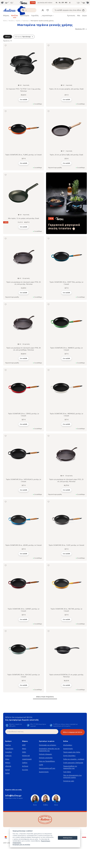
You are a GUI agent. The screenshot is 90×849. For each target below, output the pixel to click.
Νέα (78, 16)
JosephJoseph (27, 759)
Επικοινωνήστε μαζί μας (47, 768)
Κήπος (7, 759)
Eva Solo (25, 770)
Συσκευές (8, 755)
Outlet (7, 773)
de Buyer (25, 766)
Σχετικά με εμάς (68, 781)
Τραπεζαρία (9, 748)
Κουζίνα (8, 745)
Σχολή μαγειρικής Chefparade (73, 763)
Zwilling (24, 763)
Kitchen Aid (26, 755)
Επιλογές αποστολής (45, 758)
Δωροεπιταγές (44, 772)
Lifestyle (8, 766)
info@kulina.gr (13, 795)
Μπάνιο (7, 763)
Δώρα (84, 16)
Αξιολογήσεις (67, 745)
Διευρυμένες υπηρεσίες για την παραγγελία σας (49, 750)
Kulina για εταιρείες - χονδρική (73, 759)
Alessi (24, 748)
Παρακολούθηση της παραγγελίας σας (70, 767)
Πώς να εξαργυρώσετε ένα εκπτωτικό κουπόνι (72, 776)
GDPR (41, 765)
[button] (45, 36)
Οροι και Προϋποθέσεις (47, 761)
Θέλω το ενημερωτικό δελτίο (72, 732)
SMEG (24, 752)
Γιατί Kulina (67, 772)
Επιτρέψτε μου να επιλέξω (21, 844)
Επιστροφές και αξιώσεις (47, 745)
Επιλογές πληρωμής (45, 754)
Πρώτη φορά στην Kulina (71, 752)
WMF (24, 745)
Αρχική (7, 770)
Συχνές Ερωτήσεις (69, 755)
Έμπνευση (71, 16)
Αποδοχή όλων (67, 837)
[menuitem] (6, 16)
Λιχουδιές (8, 752)
